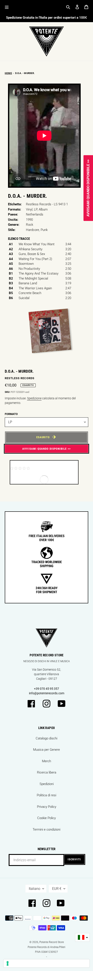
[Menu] (6, 7)
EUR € (56, 889)
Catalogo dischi (46, 738)
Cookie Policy (46, 818)
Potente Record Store (51, 942)
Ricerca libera (46, 772)
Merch (46, 761)
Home (8, 73)
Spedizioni (47, 784)
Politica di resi (46, 795)
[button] (82, 937)
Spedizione (34, 398)
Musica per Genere (46, 750)
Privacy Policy (46, 807)
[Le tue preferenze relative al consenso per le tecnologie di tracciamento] (46, 963)
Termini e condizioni (46, 829)
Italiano (34, 889)
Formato (11, 414)
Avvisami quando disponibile (44, 448)
